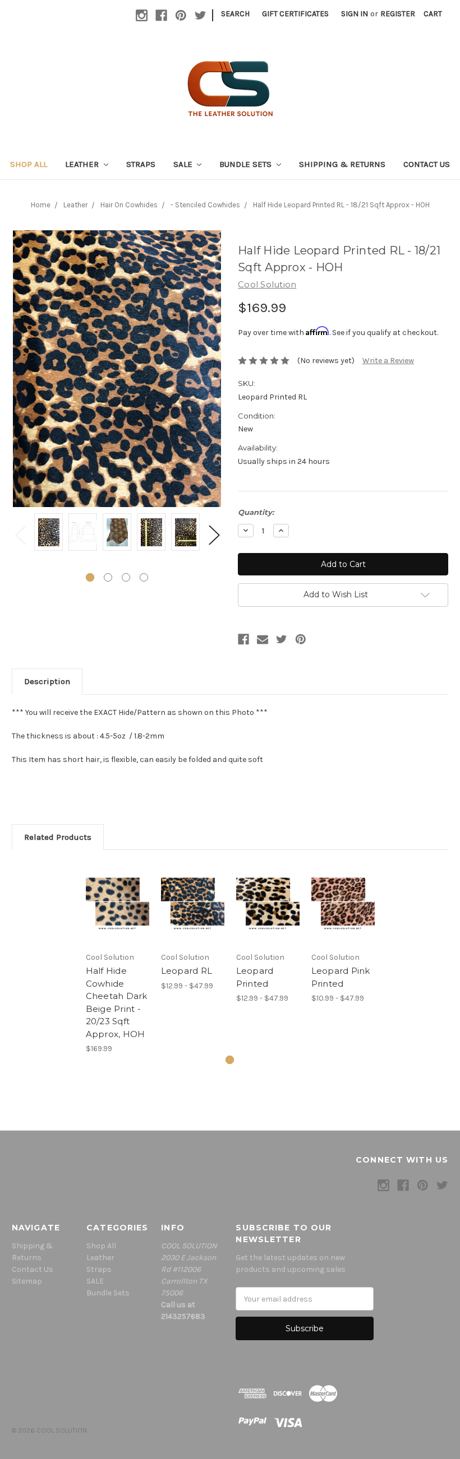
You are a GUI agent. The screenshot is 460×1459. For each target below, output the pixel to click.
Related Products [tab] (57, 837)
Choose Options (192, 903)
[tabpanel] (48, 533)
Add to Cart (117, 903)
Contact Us (426, 164)
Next (214, 534)
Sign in (354, 13)
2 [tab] (108, 577)
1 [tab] (90, 577)
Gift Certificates (295, 13)
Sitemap (27, 1281)
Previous (20, 534)
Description (47, 681)
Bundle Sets (246, 164)
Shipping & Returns (342, 164)
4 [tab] (144, 577)
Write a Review (388, 360)
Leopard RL (187, 970)
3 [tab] (126, 577)
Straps (140, 164)
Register (397, 13)
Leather (83, 164)
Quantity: (256, 512)
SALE (184, 164)
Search (235, 13)
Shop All (28, 164)
